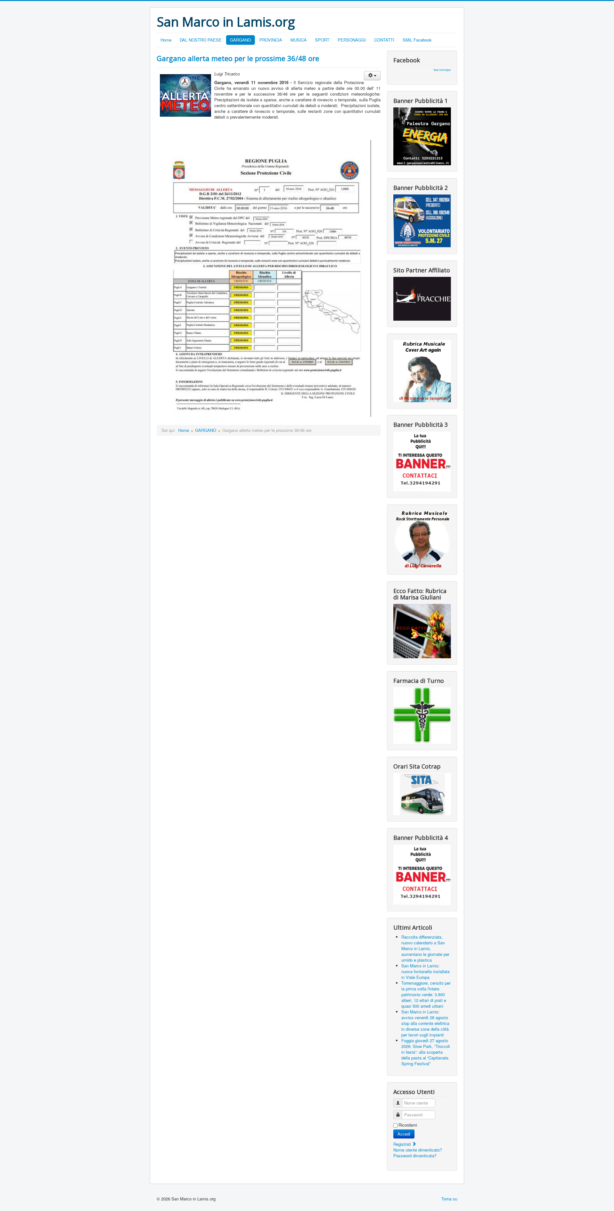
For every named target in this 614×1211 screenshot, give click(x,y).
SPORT (322, 40)
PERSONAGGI (352, 40)
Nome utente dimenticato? (417, 1150)
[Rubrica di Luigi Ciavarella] (422, 539)
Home (166, 40)
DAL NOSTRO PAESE (201, 40)
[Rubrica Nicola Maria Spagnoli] (422, 370)
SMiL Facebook (417, 40)
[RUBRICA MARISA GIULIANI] (422, 630)
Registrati (402, 1144)
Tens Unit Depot (442, 70)
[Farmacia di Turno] (422, 715)
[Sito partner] (422, 298)
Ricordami (407, 1125)
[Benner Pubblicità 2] (422, 220)
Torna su (449, 1199)
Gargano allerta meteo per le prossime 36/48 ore (238, 58)
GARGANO (240, 40)
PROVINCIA (270, 40)
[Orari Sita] (422, 793)
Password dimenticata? (415, 1155)
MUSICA (298, 40)
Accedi (404, 1134)
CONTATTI (384, 40)
